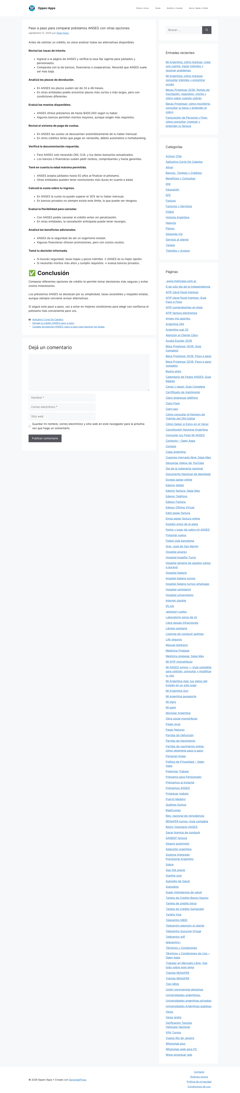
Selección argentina (179, 849)
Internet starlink (176, 600)
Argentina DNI (175, 324)
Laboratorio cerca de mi (181, 617)
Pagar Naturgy (175, 729)
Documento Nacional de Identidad (188, 474)
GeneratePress (77, 1079)
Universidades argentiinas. (183, 995)
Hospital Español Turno (181, 557)
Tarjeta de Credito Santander (185, 909)
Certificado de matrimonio (183, 392)
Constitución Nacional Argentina (187, 429)
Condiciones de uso (199, 1086)
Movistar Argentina (178, 713)
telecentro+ (173, 942)
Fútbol (170, 211)
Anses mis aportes (178, 318)
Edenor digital (175, 485)
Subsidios (172, 886)
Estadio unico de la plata (182, 524)
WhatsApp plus (175, 1043)
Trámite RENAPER (177, 973)
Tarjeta (170, 245)
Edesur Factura (176, 502)
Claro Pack (173, 403)
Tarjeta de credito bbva (181, 903)
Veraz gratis (173, 1017)
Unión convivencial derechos (184, 989)
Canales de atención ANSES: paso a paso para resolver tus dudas (68, 326)
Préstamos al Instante (180, 782)
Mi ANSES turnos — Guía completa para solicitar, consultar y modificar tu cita (188, 671)
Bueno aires (173, 371)
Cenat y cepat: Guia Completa (185, 386)
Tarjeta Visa (173, 914)
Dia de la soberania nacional (184, 468)
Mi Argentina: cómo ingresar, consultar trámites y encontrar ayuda (185, 80)
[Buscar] (206, 30)
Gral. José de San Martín (182, 546)
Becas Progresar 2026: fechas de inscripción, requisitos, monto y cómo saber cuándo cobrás (188, 94)
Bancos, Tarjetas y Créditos (198, 8)
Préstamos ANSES (178, 788)
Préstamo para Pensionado (183, 777)
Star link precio (175, 870)
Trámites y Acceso (142, 8)
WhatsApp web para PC (181, 1049)
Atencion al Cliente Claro (182, 335)
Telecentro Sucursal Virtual (183, 931)
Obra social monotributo (181, 718)
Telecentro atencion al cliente (185, 925)
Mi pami (171, 707)
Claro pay (172, 409)
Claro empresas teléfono (182, 397)
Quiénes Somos (176, 804)
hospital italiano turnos (180, 578)
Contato (171, 446)
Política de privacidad (199, 1081)
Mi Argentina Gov (177, 690)
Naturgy (171, 223)
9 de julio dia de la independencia (188, 286)
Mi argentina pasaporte (181, 696)
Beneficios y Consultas (175, 8)
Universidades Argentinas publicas (188, 1006)
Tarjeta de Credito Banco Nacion (187, 898)
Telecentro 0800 (176, 920)
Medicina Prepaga (177, 650)
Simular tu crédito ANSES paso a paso (53, 323)
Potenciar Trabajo (177, 771)
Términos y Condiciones (181, 948)
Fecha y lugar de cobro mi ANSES (188, 529)
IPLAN (170, 606)
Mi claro (171, 702)
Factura (157, 8)
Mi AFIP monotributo (179, 661)
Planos (170, 228)
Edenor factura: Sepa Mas (183, 490)
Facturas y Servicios (179, 206)
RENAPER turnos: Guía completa (187, 821)
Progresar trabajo (177, 793)
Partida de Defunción (180, 735)
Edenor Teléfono (176, 496)
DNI (168, 184)
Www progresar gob (179, 1054)
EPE (168, 195)
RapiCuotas (173, 810)
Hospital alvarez (176, 552)
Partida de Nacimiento (180, 740)
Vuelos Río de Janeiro (180, 1038)
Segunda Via (174, 234)
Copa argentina (176, 452)
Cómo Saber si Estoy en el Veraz (187, 424)
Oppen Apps (46, 8)
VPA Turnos (173, 1032)
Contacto (199, 1071)
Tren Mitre (172, 984)
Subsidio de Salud (178, 881)
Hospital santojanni (178, 589)
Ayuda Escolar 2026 (179, 340)
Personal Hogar (176, 756)
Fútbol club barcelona (180, 540)
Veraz (169, 1011)
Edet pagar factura (178, 513)
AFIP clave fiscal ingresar (182, 292)
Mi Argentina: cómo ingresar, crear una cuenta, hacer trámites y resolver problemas (188, 66)
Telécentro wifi (175, 936)
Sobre (170, 864)
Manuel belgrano (177, 645)
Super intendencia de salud (184, 892)
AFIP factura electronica (181, 313)
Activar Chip (174, 156)
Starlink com (174, 875)
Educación (172, 189)
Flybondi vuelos (176, 535)
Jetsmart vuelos (176, 611)
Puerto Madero (175, 799)
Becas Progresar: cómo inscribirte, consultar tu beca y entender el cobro (188, 108)
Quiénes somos (199, 1076)
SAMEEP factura (176, 838)
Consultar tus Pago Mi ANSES (185, 435)
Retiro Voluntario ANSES (182, 827)
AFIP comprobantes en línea (184, 307)
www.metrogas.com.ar (181, 281)
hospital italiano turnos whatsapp (187, 584)
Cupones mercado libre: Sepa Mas (188, 457)
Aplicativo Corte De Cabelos (47, 319)
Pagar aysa (173, 724)
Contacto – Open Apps (180, 440)
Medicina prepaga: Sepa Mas (185, 656)
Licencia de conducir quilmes (185, 634)
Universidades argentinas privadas (188, 1000)
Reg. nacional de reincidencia (185, 815)
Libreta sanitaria (176, 628)
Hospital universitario (179, 595)
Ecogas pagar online (179, 479)
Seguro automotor (177, 843)
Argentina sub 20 (177, 329)
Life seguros (174, 639)
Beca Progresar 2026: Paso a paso (188, 356)
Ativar (169, 167)
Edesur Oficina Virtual (180, 507)
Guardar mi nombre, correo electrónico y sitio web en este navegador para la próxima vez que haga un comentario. (88, 426)
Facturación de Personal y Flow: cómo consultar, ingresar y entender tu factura (187, 122)
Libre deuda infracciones (182, 622)
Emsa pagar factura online (183, 518)
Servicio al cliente (177, 239)
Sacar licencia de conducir (183, 832)
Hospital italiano (176, 572)
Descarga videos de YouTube (185, 463)
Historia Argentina (177, 217)
